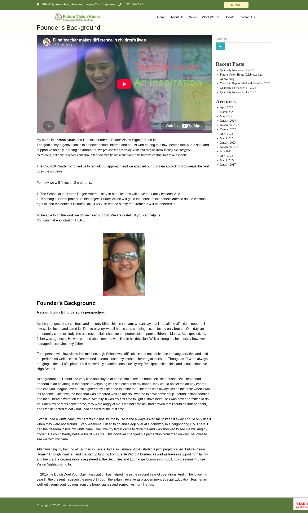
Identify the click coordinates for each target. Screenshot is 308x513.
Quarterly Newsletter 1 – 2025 (238, 87)
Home (161, 17)
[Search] (220, 46)
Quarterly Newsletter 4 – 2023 (238, 92)
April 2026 (226, 107)
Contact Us (247, 17)
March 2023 (227, 138)
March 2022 (227, 160)
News (193, 17)
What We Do (210, 17)
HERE (80, 220)
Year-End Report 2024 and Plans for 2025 (245, 83)
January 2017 (228, 164)
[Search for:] (243, 38)
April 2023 (226, 133)
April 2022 (226, 155)
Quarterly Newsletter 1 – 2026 (238, 70)
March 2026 (227, 111)
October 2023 (228, 129)
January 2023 (228, 142)
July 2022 (226, 151)
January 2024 (228, 120)
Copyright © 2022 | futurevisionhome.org (64, 505)
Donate (229, 17)
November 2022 (229, 147)
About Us (177, 17)
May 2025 (226, 116)
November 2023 (229, 125)
